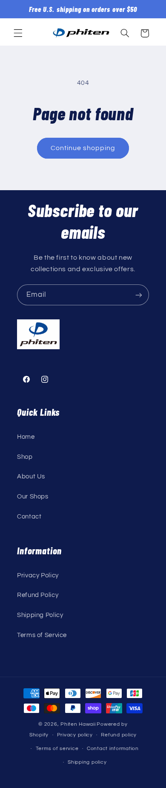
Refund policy (119, 735)
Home (26, 437)
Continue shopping (83, 148)
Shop (25, 457)
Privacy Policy (38, 575)
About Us (31, 476)
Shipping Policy (40, 615)
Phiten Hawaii (78, 724)
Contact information (113, 748)
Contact (29, 516)
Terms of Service (42, 635)
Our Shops (33, 496)
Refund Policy (37, 595)
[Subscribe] (139, 294)
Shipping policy (87, 762)
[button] (18, 33)
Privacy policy (75, 735)
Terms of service (57, 748)
